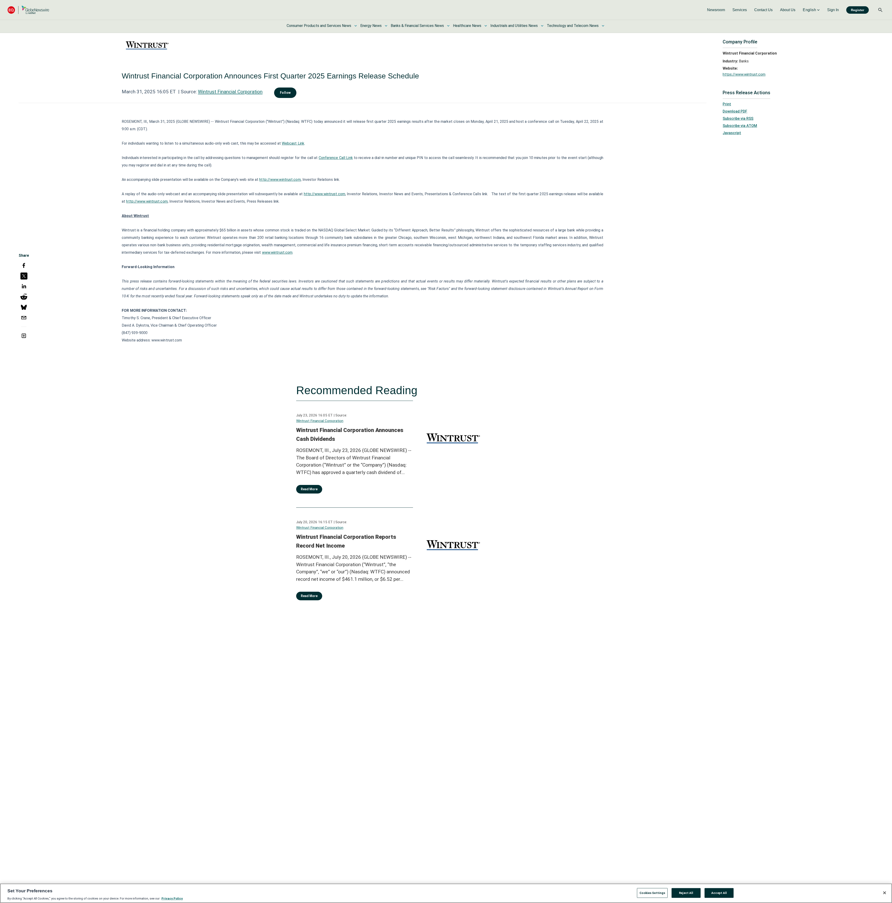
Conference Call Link (336, 158)
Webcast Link (293, 143)
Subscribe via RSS (738, 118)
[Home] (28, 10)
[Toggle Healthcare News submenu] (485, 25)
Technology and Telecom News (573, 25)
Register (857, 10)
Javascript (732, 133)
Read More (309, 489)
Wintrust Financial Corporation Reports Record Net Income (346, 541)
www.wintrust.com (277, 252)
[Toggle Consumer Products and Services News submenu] (355, 25)
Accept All (719, 892)
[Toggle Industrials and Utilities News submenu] (542, 25)
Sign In (833, 10)
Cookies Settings (652, 892)
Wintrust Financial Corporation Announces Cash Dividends (349, 434)
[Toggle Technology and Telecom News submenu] (603, 25)
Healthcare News (467, 25)
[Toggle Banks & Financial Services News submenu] (448, 25)
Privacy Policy (172, 898)
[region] (446, 893)
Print (727, 104)
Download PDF (735, 111)
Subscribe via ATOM (740, 125)
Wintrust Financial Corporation (230, 91)
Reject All (686, 892)
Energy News (371, 25)
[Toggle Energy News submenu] (386, 25)
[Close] (884, 893)
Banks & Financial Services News (417, 25)
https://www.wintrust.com (744, 74)
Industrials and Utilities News (514, 25)
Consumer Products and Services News (319, 25)
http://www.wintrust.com (280, 179)
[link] (716, 10)
